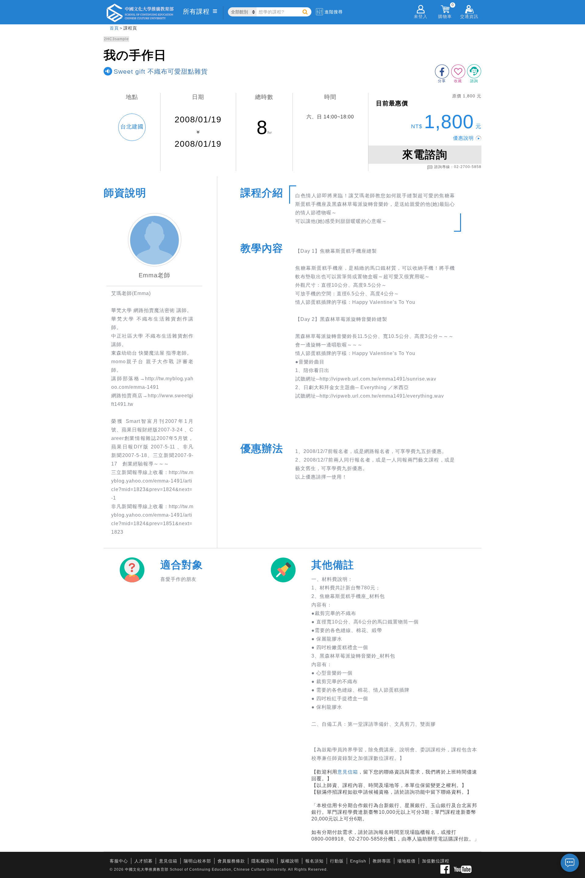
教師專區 (382, 861)
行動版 (337, 861)
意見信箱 (347, 771)
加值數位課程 (435, 861)
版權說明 (290, 861)
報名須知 (314, 861)
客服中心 (119, 861)
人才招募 (143, 861)
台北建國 (132, 127)
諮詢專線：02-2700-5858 (457, 167)
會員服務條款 (231, 861)
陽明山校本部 (197, 861)
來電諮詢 (424, 154)
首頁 (114, 28)
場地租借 (406, 861)
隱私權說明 (262, 861)
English (358, 861)
